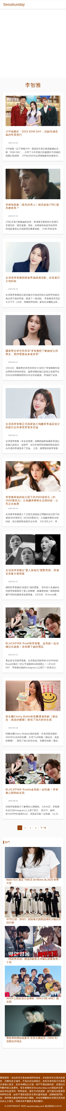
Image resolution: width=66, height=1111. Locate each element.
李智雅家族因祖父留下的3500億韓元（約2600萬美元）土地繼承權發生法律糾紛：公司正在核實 (32, 500)
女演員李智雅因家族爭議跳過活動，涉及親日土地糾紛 (33, 279)
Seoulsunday (14, 4)
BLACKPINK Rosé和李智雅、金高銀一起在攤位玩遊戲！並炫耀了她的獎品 (32, 645)
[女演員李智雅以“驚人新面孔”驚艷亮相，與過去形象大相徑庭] (33, 549)
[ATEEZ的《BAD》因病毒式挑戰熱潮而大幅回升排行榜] (33, 902)
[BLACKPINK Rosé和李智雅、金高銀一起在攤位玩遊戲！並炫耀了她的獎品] (33, 622)
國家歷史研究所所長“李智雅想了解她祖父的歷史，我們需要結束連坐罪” (32, 352)
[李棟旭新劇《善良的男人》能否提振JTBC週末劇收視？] (33, 184)
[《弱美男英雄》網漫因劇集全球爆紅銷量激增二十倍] (33, 941)
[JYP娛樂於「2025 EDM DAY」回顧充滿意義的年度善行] (33, 111)
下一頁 (43, 828)
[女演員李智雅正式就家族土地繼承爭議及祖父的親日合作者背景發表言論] (33, 403)
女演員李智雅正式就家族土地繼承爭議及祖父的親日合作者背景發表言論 (33, 426)
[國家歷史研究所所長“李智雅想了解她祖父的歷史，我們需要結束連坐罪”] (33, 330)
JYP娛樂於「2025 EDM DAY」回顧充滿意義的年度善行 (32, 133)
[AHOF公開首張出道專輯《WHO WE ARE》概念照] (33, 981)
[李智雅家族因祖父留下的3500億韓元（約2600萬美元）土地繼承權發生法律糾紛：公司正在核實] (33, 476)
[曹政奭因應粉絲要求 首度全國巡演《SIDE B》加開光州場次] (33, 1020)
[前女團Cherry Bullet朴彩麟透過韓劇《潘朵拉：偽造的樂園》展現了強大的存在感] (33, 696)
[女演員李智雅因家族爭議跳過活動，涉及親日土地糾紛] (33, 257)
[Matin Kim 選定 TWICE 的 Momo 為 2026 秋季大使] (33, 862)
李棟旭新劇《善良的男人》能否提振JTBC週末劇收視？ (32, 206)
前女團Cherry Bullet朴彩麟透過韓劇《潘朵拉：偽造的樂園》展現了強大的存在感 (32, 718)
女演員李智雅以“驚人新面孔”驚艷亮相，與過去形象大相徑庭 (32, 572)
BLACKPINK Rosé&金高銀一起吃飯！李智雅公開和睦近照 (32, 791)
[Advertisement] (33, 45)
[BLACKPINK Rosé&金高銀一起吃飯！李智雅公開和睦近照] (33, 769)
